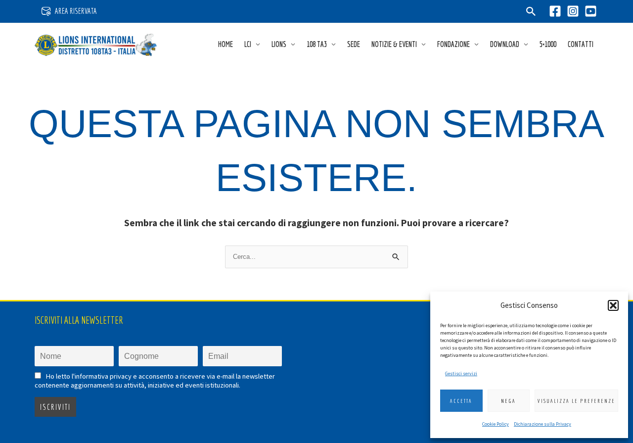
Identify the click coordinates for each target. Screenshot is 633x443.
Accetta (461, 401)
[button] (613, 305)
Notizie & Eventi (394, 44)
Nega (508, 401)
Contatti (580, 44)
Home (225, 44)
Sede (353, 44)
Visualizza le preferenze (576, 401)
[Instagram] (573, 11)
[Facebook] (555, 11)
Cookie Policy (495, 424)
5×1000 (548, 44)
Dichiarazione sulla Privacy (542, 424)
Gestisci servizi (461, 373)
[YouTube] (590, 11)
